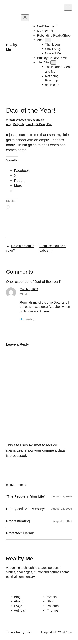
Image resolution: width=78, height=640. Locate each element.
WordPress (65, 632)
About (41, 40)
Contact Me (53, 53)
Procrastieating (18, 521)
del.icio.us (52, 85)
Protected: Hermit (20, 533)
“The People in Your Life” (26, 496)
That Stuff (43, 62)
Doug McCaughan (30, 119)
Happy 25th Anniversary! (25, 509)
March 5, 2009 (29, 289)
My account (45, 31)
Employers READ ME (52, 58)
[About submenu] (48, 40)
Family (30, 124)
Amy (8, 124)
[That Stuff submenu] (53, 62)
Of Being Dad (44, 124)
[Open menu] (68, 7)
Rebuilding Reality (50, 35)
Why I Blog (52, 49)
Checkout (49, 26)
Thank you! (53, 44)
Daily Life (18, 124)
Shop (67, 35)
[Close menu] (25, 17)
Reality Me (19, 558)
